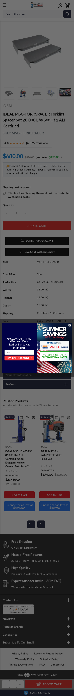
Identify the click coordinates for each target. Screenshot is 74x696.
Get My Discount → (19, 358)
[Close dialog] (69, 325)
